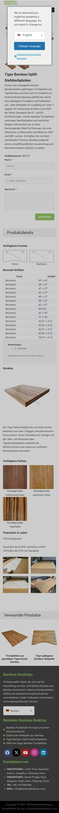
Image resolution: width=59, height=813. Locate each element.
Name (8, 159)
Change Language (30, 46)
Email (8, 174)
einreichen (45, 216)
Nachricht (10, 189)
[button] (51, 9)
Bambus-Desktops (18, 674)
